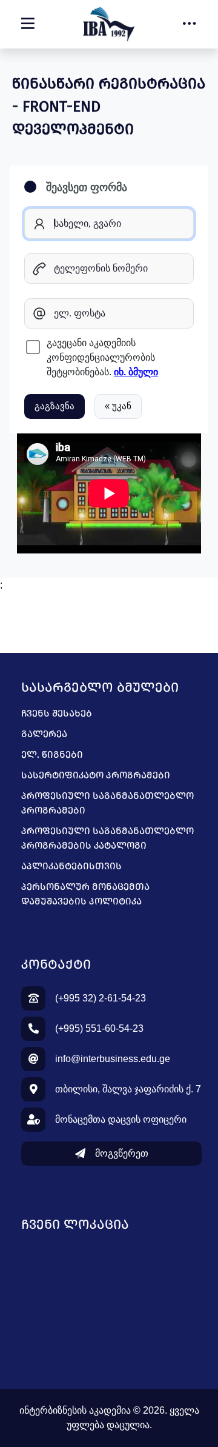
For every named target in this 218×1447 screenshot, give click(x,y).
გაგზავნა (54, 406)
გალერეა (44, 734)
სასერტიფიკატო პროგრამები (95, 775)
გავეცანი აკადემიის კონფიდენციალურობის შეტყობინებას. (102, 357)
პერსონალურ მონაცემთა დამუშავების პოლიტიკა (85, 894)
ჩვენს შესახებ (56, 713)
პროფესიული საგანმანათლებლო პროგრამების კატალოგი (107, 838)
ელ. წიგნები (52, 754)
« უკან (118, 406)
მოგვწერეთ (121, 1153)
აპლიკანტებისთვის (71, 866)
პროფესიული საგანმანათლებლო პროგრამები (107, 803)
